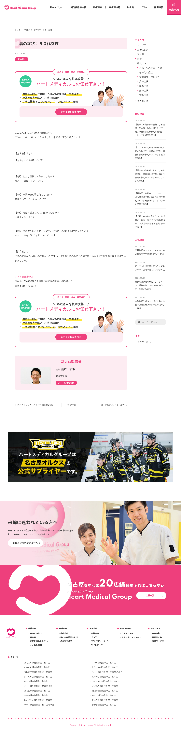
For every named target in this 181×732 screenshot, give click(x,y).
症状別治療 (114, 7)
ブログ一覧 (71, 405)
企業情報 (156, 633)
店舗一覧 (95, 633)
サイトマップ (97, 645)
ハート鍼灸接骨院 (66, 383)
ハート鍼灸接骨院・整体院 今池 (38, 686)
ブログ (144, 7)
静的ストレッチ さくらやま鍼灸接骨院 (35, 405)
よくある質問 (36, 645)
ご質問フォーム (128, 633)
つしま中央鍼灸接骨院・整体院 (38, 672)
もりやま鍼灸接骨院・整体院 (105, 676)
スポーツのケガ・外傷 (150, 68)
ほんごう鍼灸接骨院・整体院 (37, 662)
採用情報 (158, 7)
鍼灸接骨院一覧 (78, 7)
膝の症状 (143, 90)
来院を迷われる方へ (39, 641)
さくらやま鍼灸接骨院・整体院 (38, 676)
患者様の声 (142, 50)
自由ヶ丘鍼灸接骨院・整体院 (105, 691)
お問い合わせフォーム (131, 637)
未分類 (140, 54)
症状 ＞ (141, 63)
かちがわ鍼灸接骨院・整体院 (37, 667)
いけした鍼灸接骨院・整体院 (105, 686)
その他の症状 (146, 72)
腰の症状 (143, 86)
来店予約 (174, 9)
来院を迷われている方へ (25, 542)
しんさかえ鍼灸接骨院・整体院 (38, 700)
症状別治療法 (66, 641)
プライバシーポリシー (101, 641)
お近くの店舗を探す (71, 112)
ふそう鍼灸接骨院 (24, 276)
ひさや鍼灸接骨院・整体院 (36, 695)
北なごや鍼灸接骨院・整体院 (105, 667)
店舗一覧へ (151, 595)
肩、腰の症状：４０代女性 (113, 405)
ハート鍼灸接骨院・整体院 (36, 681)
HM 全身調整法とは (69, 637)
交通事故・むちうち (149, 77)
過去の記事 (142, 101)
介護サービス (158, 641)
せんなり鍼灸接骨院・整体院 (105, 700)
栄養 (139, 59)
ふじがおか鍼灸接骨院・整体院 (106, 681)
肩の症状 (22, 59)
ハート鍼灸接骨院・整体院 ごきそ (107, 672)
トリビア (141, 45)
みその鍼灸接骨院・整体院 (104, 695)
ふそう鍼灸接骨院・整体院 (104, 662)
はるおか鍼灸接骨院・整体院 (37, 691)
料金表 (130, 7)
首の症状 (143, 95)
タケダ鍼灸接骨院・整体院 (104, 705)
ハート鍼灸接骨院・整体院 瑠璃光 (39, 705)
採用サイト (157, 637)
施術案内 (97, 7)
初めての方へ (57, 7)
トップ (17, 30)
